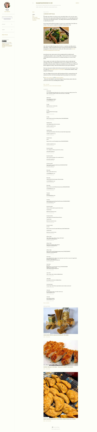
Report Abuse (5, 34)
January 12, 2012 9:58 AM (50, 281)
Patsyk (7, 10)
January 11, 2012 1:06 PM (50, 261)
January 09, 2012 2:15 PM (50, 167)
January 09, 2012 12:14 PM (50, 107)
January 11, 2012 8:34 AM (50, 240)
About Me (41, 7)
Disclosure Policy (53, 7)
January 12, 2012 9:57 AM (50, 275)
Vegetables (59, 85)
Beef (46, 85)
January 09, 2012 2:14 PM (50, 160)
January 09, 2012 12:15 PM (50, 119)
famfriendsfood (44, 3)
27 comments (48, 368)
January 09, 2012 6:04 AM (50, 101)
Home (37, 7)
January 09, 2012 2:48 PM (50, 190)
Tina (47, 199)
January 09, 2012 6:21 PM (50, 203)
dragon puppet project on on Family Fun (57, 69)
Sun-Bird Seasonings (36, 18)
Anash (48, 256)
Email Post (47, 84)
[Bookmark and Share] (59, 77)
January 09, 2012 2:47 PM (50, 182)
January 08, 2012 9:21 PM (50, 94)
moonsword (49, 284)
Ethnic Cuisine (34, 17)
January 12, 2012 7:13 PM (50, 287)
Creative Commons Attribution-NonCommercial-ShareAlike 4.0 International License (7, 45)
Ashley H (48, 236)
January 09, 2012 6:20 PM (50, 196)
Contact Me (46, 7)
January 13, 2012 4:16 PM (50, 300)
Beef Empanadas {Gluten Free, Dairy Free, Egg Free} (59, 419)
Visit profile (7, 11)
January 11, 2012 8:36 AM (50, 253)
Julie (47, 290)
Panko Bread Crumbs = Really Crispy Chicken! (58, 367)
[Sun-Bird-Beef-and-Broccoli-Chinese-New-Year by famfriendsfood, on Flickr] (56, 43)
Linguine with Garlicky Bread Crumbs (55, 335)
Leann (48, 272)
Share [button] (44, 84)
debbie (48, 97)
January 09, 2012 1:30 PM (50, 127)
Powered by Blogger (56, 427)
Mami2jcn (48, 122)
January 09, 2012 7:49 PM (50, 222)
